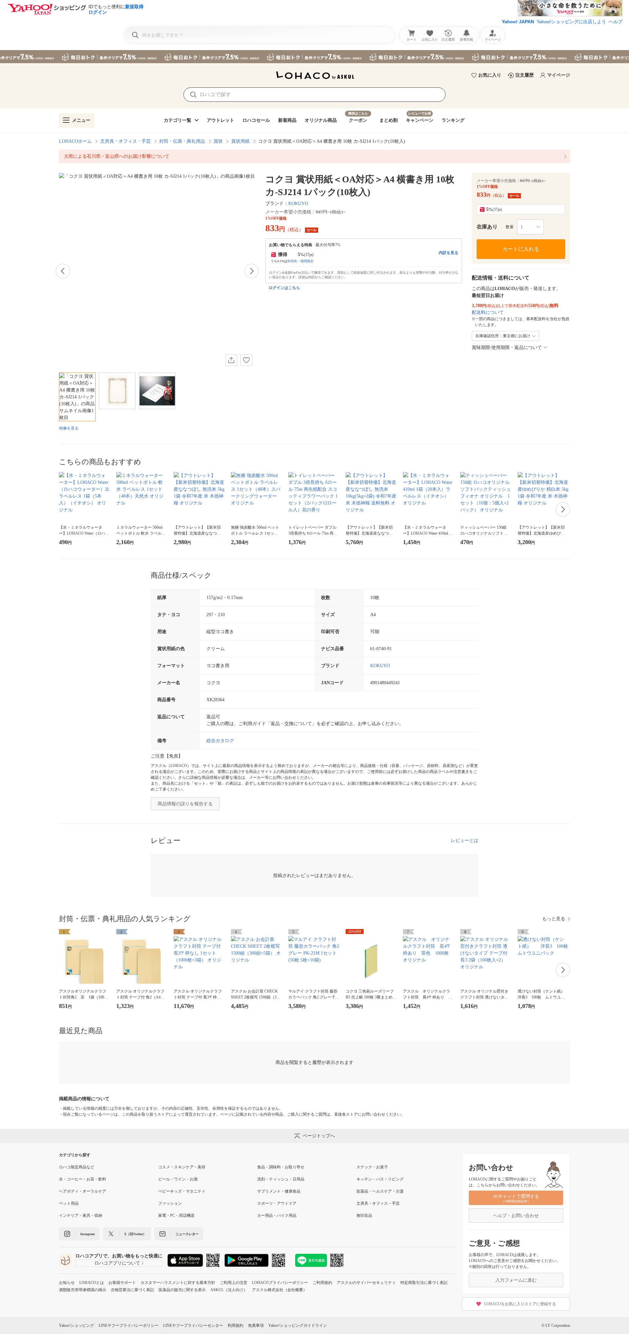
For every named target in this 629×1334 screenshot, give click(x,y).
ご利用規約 (322, 1282)
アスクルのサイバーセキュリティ (366, 1282)
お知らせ (67, 1282)
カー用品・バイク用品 (276, 1215)
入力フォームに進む (516, 1280)
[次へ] (251, 271)
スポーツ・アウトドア (276, 1203)
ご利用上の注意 (233, 1282)
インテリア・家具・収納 (80, 1215)
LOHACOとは (91, 1282)
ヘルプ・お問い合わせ (516, 1215)
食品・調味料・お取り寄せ (280, 1167)
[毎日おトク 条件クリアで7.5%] (314, 56)
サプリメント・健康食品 (278, 1191)
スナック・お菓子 (372, 1167)
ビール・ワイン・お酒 (178, 1179)
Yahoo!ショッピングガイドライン (297, 1325)
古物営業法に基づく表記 (132, 1290)
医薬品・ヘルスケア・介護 (380, 1191)
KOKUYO (298, 203)
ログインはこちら (284, 287)
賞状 (218, 141)
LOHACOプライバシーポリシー (280, 1282)
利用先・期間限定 (300, 261)
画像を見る (69, 428)
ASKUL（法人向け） (228, 1290)
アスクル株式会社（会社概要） (279, 1290)
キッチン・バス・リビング (380, 1179)
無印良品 (364, 1215)
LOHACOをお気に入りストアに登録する (520, 1304)
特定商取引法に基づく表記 (424, 1282)
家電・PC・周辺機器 (176, 1215)
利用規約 (235, 1325)
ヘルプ (615, 21)
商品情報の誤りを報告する (185, 803)
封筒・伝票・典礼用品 (182, 141)
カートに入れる (521, 249)
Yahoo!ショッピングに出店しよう (571, 21)
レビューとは (464, 840)
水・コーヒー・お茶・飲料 (82, 1179)
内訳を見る (448, 252)
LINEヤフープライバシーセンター (193, 1325)
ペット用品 (69, 1203)
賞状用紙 (240, 141)
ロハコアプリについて (117, 1263)
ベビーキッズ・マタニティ (181, 1191)
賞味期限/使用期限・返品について (507, 347)
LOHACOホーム (75, 141)
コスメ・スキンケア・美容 (181, 1167)
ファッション (170, 1203)
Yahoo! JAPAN (518, 21)
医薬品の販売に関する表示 (182, 1290)
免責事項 (256, 1325)
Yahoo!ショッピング (76, 1325)
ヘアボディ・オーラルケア (82, 1191)
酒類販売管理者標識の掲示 (82, 1290)
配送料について (488, 312)
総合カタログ (220, 740)
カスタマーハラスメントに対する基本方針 (178, 1282)
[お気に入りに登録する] (246, 360)
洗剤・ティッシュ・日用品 (280, 1179)
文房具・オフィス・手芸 (125, 141)
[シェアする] (231, 360)
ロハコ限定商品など (76, 1167)
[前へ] (63, 271)
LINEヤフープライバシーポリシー (129, 1325)
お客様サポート (122, 1282)
